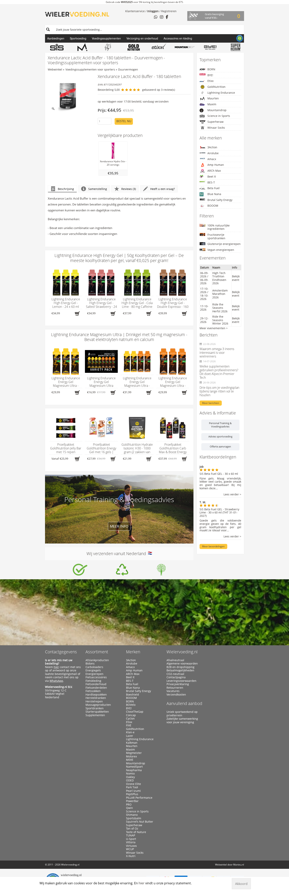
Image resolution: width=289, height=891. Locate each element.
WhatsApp (56, 681)
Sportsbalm (133, 818)
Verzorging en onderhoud (142, 38)
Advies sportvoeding (220, 436)
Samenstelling (97, 189)
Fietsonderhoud (96, 684)
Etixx (210, 81)
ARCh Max (214, 170)
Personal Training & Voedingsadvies (220, 424)
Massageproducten (98, 705)
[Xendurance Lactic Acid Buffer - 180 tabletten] (68, 94)
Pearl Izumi (133, 791)
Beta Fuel (213, 188)
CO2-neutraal (175, 674)
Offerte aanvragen (220, 446)
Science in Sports (218, 116)
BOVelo (130, 705)
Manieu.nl (238, 864)
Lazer (129, 736)
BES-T (211, 182)
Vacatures (173, 691)
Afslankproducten (97, 660)
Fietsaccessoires (96, 677)
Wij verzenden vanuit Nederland (117, 553)
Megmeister (134, 753)
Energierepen (94, 674)
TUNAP (130, 835)
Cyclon (130, 718)
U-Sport (131, 839)
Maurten (213, 98)
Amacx (211, 159)
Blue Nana (214, 194)
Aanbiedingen (55, 38)
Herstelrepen (94, 701)
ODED (130, 780)
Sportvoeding (78, 38)
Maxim (211, 104)
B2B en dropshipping (180, 667)
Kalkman (131, 742)
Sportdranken (95, 708)
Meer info (119, 526)
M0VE (129, 760)
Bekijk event (236, 278)
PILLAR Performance (139, 797)
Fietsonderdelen (96, 687)
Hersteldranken (96, 698)
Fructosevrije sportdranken (216, 236)
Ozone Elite (133, 784)
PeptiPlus (132, 794)
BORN (211, 69)
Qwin (129, 808)
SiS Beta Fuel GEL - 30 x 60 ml (219, 474)
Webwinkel (55, 69)
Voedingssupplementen (106, 38)
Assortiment (97, 651)
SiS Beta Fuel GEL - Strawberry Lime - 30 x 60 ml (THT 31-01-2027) (219, 512)
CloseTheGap (134, 711)
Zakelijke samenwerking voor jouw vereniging (182, 720)
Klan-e (130, 732)
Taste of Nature (136, 832)
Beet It (211, 176)
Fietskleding (93, 681)
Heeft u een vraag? (162, 189)
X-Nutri (130, 856)
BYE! (210, 75)
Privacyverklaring (178, 684)
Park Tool (132, 787)
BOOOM (212, 205)
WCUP (130, 849)
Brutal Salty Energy (219, 200)
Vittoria (130, 842)
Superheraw (215, 122)
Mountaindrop (216, 110)
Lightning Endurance (221, 92)
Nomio (130, 773)
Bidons (90, 663)
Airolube (213, 153)
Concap (131, 715)
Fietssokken (93, 691)
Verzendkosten (176, 694)
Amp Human (215, 165)
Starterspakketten (97, 711)
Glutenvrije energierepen (224, 244)
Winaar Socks (216, 127)
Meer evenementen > (214, 328)
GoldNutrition (216, 87)
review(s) (169, 90)
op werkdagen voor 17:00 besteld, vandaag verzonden (133, 101)
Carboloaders (94, 667)
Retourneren (175, 687)
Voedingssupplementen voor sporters (90, 69)
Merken (133, 651)
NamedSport (134, 766)
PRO (129, 804)
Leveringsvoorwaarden (181, 681)
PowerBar (132, 801)
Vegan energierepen (220, 250)
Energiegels (93, 670)
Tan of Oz (132, 828)
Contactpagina (176, 677)
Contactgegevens (61, 651)
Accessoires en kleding (178, 38)
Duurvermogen (128, 69)
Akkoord (241, 884)
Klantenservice (135, 11)
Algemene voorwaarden (182, 663)
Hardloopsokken (96, 694)
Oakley (130, 777)
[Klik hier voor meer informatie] (80, 570)
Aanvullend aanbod (184, 703)
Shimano (132, 815)
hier (56, 667)
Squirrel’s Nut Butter (139, 821)
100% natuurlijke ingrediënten (218, 227)
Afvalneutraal (175, 660)
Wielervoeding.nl (182, 651)
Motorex (131, 756)
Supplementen (95, 715)
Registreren (169, 11)
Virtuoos (131, 846)
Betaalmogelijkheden (180, 670)
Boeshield (132, 694)
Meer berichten (210, 403)
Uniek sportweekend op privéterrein (182, 713)
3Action (212, 147)
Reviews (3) (128, 189)
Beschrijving (66, 189)
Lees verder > (232, 494)
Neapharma (134, 770)
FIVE (128, 725)
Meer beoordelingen (213, 546)
